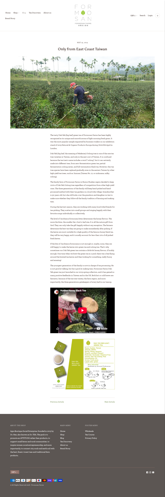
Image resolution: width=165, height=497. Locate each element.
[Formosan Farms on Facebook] (147, 473)
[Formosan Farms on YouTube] (153, 473)
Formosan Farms (37, 485)
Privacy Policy (91, 438)
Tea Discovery (35, 13)
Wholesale (89, 431)
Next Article (110, 402)
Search (142, 15)
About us (47, 13)
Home (7, 13)
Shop (15, 13)
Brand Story (10, 18)
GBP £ (132, 15)
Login (150, 15)
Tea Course (89, 434)
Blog (24, 13)
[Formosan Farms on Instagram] (150, 473)
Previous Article (57, 402)
